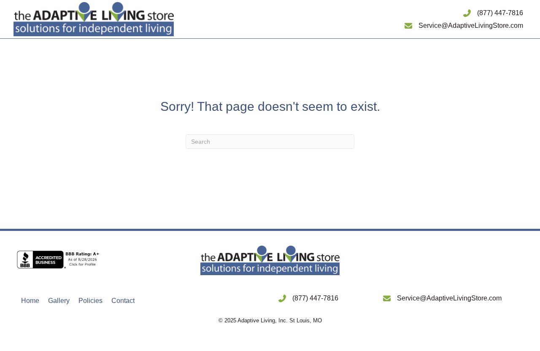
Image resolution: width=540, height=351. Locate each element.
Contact (123, 300)
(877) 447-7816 (500, 12)
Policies (90, 300)
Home (30, 300)
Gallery (59, 300)
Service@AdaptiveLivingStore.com (470, 25)
